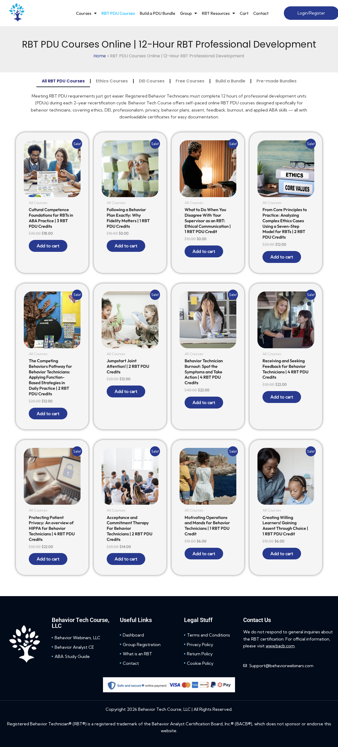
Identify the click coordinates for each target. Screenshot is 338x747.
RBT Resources (216, 13)
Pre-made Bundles (276, 81)
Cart (244, 13)
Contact (261, 13)
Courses (83, 13)
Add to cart (48, 245)
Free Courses (190, 81)
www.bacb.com (280, 645)
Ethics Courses (112, 81)
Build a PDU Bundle (157, 13)
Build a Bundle (230, 81)
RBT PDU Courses (118, 13)
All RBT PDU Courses (63, 81)
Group (186, 13)
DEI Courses (152, 81)
